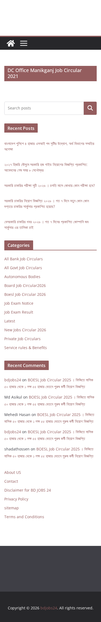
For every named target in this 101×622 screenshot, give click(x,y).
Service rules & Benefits (25, 347)
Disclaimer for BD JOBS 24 (27, 490)
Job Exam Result (18, 312)
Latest (9, 321)
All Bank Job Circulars (23, 258)
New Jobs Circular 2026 (25, 329)
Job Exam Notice (18, 303)
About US (12, 472)
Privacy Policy (16, 499)
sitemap (11, 507)
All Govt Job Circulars (23, 267)
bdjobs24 (12, 379)
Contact (11, 481)
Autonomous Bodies (22, 276)
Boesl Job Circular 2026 (25, 294)
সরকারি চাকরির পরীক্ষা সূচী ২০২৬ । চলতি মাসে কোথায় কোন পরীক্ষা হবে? (49, 185)
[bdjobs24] (10, 43)
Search (90, 108)
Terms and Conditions (24, 516)
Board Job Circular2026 (25, 285)
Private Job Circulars (22, 338)
